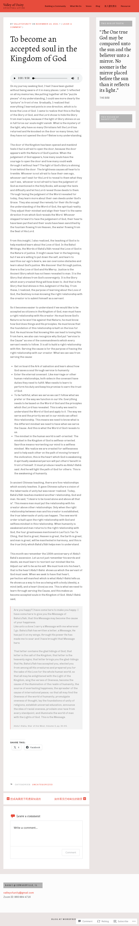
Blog (98, 6)
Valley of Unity (13, 5)
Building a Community (55, 6)
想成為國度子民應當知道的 (25, 799)
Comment (70, 852)
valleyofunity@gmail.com (18, 892)
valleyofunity (22, 24)
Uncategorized (42, 784)
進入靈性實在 (110, 6)
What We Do (76, 6)
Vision (89, 6)
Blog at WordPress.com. (68, 919)
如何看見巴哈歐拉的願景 (68, 799)
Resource (125, 6)
